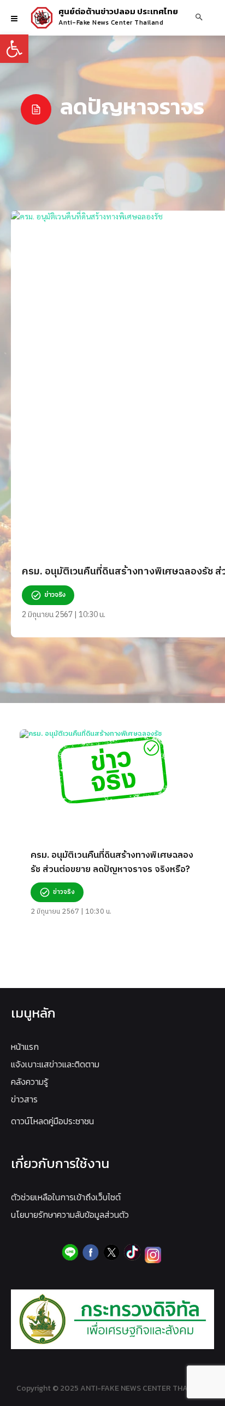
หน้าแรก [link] (25, 1046)
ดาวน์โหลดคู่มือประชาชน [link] (52, 1121)
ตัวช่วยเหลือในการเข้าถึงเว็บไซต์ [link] (66, 1197)
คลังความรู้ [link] (29, 1081)
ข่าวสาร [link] (24, 1099)
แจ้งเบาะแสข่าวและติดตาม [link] (55, 1064)
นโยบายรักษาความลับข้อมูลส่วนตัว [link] (70, 1214)
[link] (14, 48)
